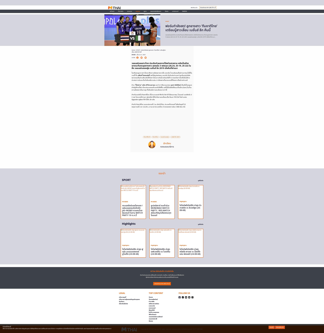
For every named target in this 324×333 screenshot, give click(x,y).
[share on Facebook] (138, 58)
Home (133, 50)
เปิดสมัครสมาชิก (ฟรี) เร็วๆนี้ (162, 284)
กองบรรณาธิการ (167, 146)
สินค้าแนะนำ (194, 8)
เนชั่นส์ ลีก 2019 (175, 137)
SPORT (167, 21)
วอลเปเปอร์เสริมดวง (155, 11)
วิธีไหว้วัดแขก (152, 315)
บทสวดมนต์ (175, 11)
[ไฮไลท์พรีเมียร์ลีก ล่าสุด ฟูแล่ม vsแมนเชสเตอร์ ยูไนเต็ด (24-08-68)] (133, 236)
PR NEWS (125, 202)
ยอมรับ (272, 327)
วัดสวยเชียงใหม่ (153, 299)
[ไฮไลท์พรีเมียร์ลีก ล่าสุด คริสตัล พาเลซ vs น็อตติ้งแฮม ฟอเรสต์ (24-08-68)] (190, 236)
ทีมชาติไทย (155, 137)
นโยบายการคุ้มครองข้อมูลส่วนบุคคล (129, 299)
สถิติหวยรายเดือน (154, 304)
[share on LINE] (145, 58)
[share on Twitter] (142, 58)
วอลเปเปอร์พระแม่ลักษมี (156, 317)
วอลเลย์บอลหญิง (165, 137)
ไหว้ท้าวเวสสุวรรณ (154, 312)
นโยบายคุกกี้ (122, 297)
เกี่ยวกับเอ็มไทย (123, 304)
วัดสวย (166, 11)
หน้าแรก (112, 11)
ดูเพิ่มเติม (200, 181)
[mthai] (114, 8)
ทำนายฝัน (120, 11)
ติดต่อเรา (121, 302)
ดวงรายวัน (152, 306)
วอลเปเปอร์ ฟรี (153, 319)
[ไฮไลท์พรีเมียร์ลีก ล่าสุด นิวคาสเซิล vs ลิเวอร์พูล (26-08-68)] (190, 192)
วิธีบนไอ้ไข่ (152, 310)
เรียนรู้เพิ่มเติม (280, 327)
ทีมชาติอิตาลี (147, 137)
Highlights (183, 202)
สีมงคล (151, 321)
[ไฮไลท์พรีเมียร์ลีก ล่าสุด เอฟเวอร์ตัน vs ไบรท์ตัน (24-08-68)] (162, 236)
